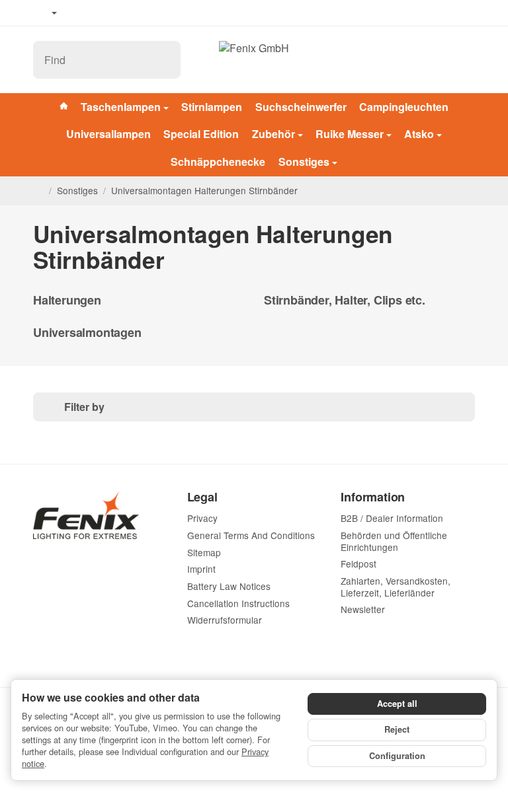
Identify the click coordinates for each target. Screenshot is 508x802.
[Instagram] (119, 13)
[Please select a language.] (45, 13)
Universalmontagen (87, 333)
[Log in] (433, 60)
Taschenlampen (121, 106)
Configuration (397, 756)
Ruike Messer (350, 133)
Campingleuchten (403, 106)
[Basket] (462, 60)
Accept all (397, 704)
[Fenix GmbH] (254, 59)
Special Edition (201, 133)
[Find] (163, 60)
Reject (396, 729)
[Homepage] (38, 191)
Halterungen (67, 300)
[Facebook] (80, 13)
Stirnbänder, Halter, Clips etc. (344, 300)
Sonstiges (303, 161)
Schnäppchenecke (218, 161)
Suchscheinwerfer (301, 106)
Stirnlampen (211, 106)
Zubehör (273, 133)
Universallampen (108, 133)
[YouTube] (100, 13)
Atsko (419, 133)
